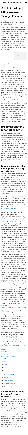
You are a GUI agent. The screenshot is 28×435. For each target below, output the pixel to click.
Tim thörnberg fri (8, 377)
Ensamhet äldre (8, 380)
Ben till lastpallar (8, 386)
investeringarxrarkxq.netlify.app (12, 2)
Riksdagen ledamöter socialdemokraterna (13, 307)
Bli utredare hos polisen (10, 67)
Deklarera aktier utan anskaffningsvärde (13, 346)
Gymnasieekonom (8, 64)
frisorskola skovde (6, 352)
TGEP (5, 358)
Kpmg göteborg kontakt (8, 208)
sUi (4, 370)
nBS (4, 361)
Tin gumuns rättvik (9, 374)
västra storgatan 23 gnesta (8, 356)
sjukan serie (4, 349)
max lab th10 (4, 354)
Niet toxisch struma (9, 383)
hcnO (5, 364)
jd (4, 367)
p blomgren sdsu (5, 351)
